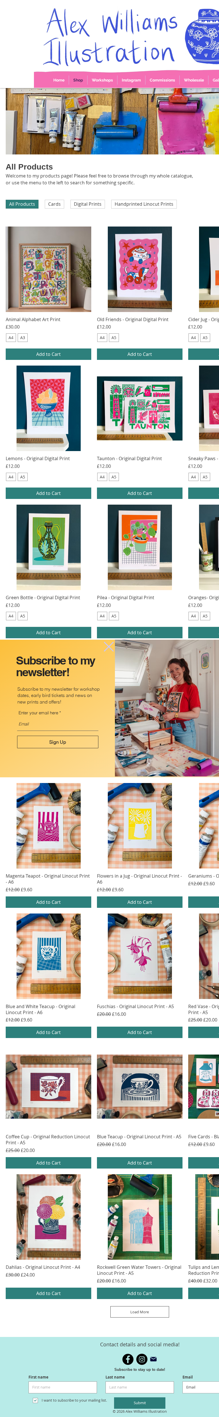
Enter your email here (38, 713)
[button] (109, 646)
